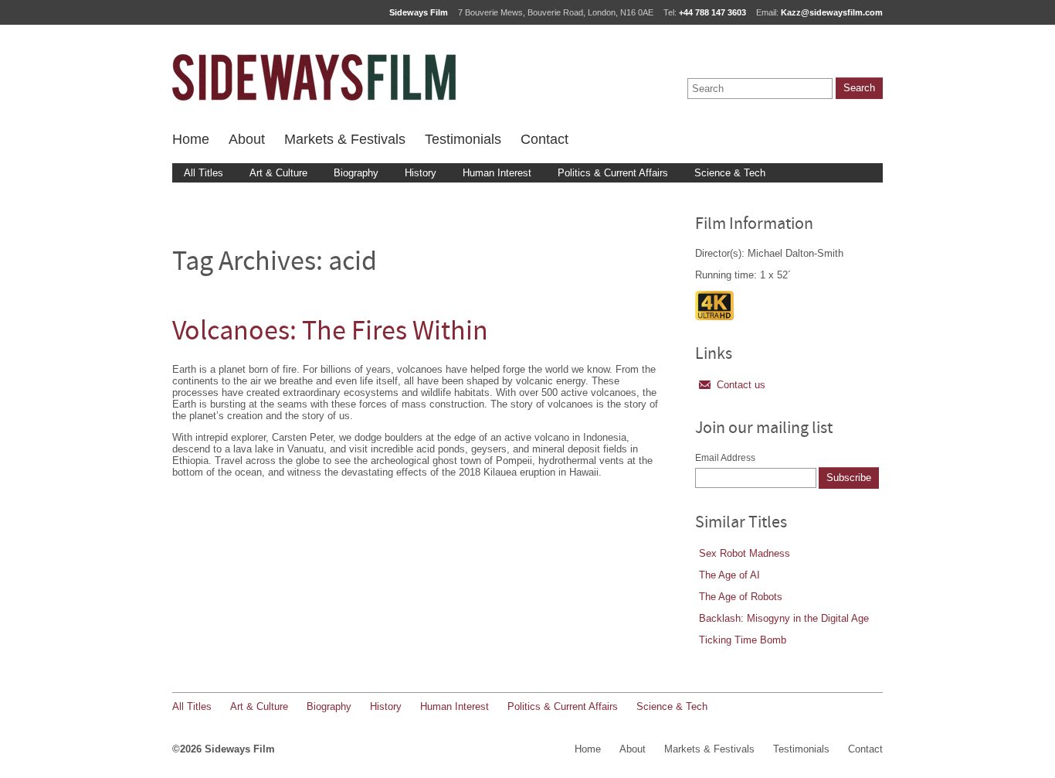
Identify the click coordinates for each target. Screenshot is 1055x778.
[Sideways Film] (314, 77)
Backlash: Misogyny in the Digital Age (784, 618)
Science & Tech (729, 173)
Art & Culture (278, 173)
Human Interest (497, 173)
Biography (356, 173)
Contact (544, 139)
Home (190, 139)
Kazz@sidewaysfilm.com (832, 12)
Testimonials (463, 139)
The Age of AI (729, 575)
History (420, 173)
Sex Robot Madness (744, 553)
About (247, 139)
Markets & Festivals (344, 139)
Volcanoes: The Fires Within (330, 333)
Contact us (741, 385)
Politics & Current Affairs (613, 173)
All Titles (203, 173)
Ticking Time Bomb (742, 640)
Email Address (725, 457)
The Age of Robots (740, 596)
